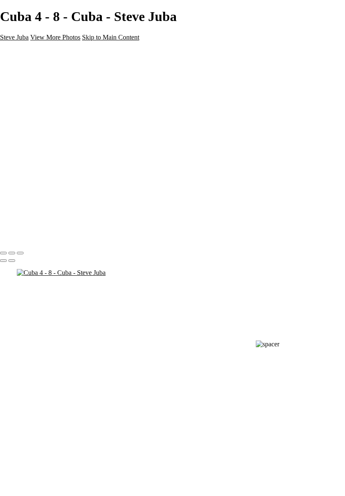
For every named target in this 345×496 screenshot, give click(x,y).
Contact (28, 126)
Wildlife (28, 80)
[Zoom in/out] (20, 253)
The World (32, 96)
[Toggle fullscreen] (11, 253)
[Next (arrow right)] (11, 260)
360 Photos (34, 103)
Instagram (31, 133)
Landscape (33, 73)
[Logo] (20, 51)
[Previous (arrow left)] (3, 260)
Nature (27, 65)
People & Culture (42, 88)
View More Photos (55, 37)
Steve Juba (14, 37)
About (25, 118)
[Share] (20, 142)
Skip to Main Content (110, 37)
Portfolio (29, 111)
